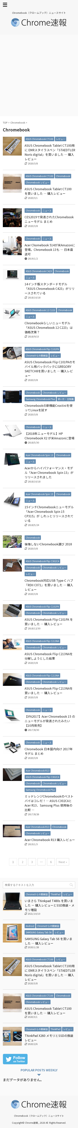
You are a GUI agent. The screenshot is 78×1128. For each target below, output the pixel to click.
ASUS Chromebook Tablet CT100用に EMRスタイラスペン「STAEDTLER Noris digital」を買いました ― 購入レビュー (50, 152)
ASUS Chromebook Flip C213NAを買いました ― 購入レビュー (49, 690)
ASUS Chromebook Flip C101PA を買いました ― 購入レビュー (49, 621)
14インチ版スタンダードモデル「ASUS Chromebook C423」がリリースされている (50, 288)
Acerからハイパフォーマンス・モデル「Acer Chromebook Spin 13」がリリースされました (49, 472)
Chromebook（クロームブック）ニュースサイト (39, 1115)
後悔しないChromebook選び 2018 (48, 544)
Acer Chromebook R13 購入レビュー (50, 839)
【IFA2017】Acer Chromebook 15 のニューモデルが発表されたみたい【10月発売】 (50, 721)
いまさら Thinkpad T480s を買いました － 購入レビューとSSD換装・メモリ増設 (49, 905)
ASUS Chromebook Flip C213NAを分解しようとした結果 (49, 656)
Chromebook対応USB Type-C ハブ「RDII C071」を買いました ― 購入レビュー (49, 585)
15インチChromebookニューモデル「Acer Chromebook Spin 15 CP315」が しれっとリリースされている (49, 514)
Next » (62, 862)
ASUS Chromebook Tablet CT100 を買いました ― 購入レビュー (48, 191)
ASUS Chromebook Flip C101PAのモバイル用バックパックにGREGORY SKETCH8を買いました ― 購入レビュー (50, 369)
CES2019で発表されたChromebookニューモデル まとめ (49, 219)
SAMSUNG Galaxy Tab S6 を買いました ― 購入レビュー (48, 941)
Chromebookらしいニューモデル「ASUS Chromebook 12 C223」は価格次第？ (49, 327)
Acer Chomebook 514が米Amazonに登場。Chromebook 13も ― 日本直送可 (50, 249)
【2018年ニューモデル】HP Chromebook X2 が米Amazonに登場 (49, 435)
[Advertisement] (39, 75)
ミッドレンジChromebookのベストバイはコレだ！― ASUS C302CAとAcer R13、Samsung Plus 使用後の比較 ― (49, 803)
